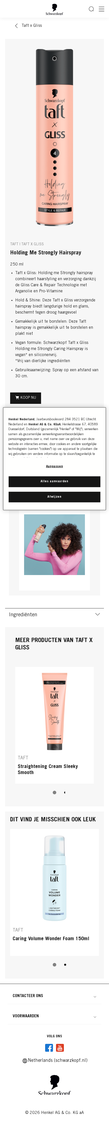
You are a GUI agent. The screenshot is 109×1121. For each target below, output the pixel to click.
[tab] (54, 792)
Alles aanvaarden (54, 481)
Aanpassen (54, 466)
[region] (54, 459)
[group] (54, 137)
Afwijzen (54, 496)
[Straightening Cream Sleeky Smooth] (54, 725)
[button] (54, 996)
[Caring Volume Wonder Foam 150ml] (54, 892)
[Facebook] (49, 1048)
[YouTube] (60, 1048)
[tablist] (54, 792)
